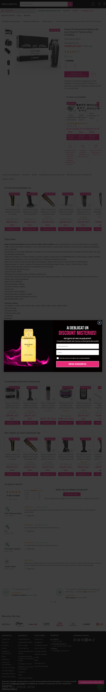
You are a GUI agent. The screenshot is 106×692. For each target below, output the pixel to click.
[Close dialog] (99, 323)
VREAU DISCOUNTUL (78, 364)
